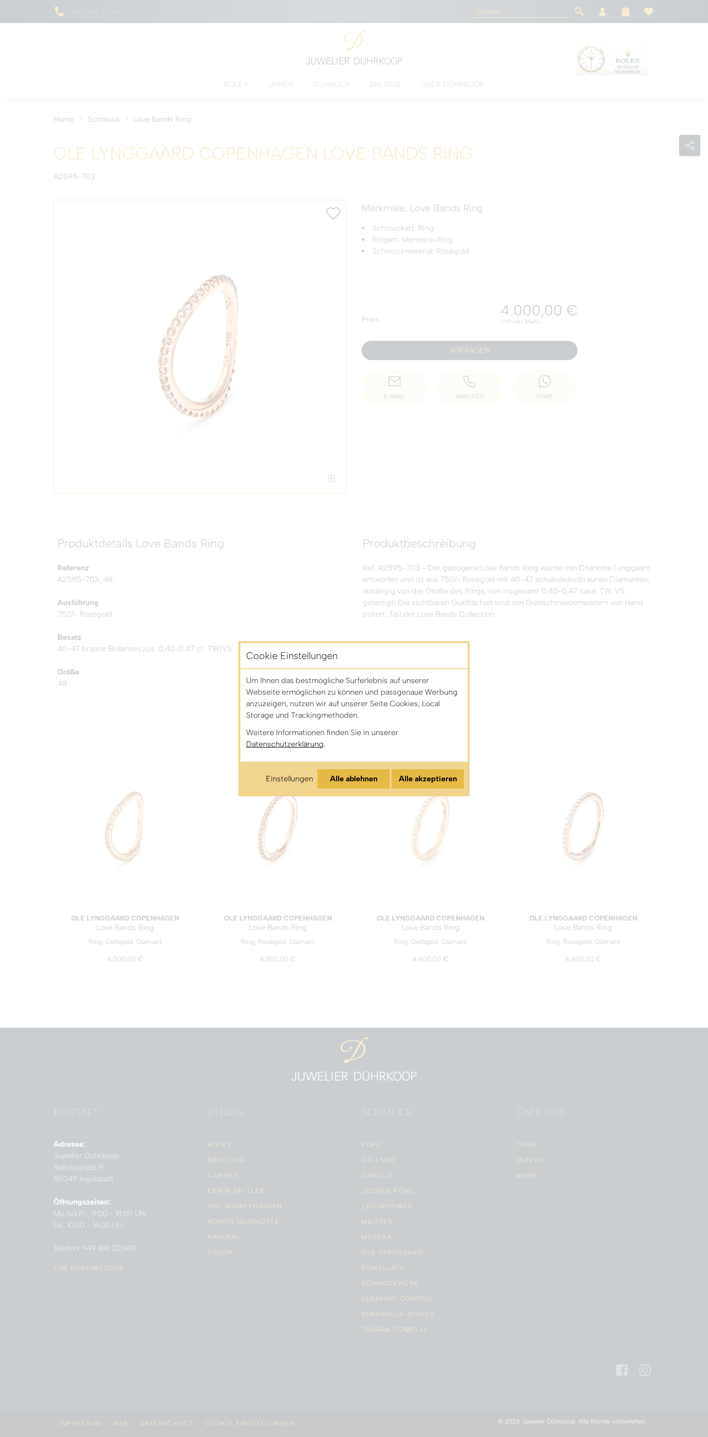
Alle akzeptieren (428, 778)
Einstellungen (289, 778)
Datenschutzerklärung (285, 744)
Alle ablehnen (354, 778)
